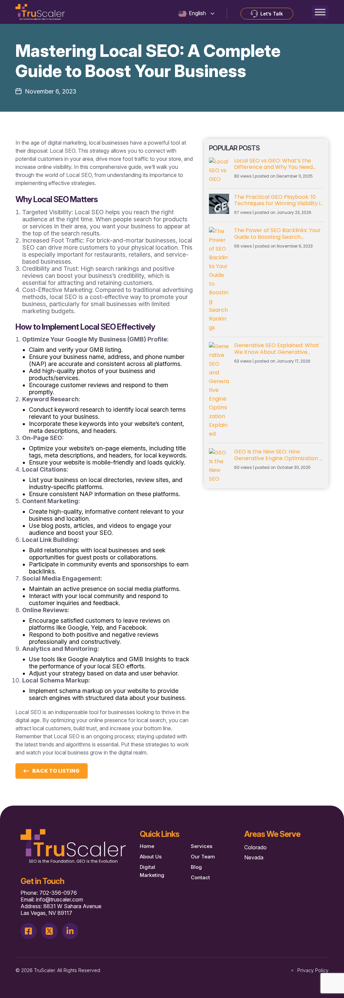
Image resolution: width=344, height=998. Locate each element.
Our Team (203, 856)
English (196, 13)
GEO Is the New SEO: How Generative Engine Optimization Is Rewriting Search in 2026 (279, 454)
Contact (200, 877)
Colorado (255, 847)
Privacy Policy (313, 970)
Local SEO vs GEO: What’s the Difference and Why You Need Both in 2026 (273, 163)
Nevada (253, 857)
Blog (196, 867)
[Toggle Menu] (320, 12)
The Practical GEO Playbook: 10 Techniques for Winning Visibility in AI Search (279, 200)
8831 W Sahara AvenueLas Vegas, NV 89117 (60, 909)
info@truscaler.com (59, 899)
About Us (151, 856)
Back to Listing (56, 771)
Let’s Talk (271, 13)
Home (147, 846)
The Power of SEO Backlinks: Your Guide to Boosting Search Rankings (277, 233)
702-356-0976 (58, 892)
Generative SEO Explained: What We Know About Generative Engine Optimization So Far (276, 348)
